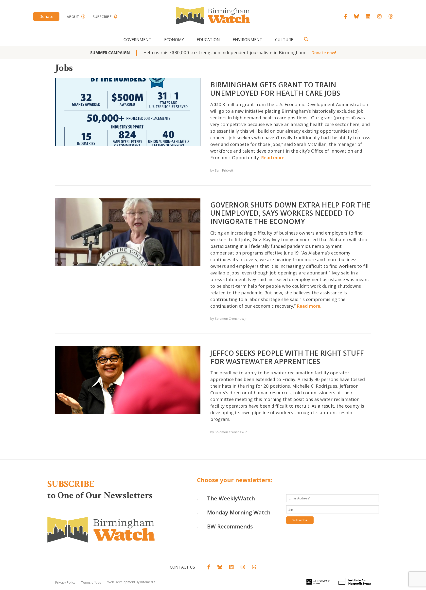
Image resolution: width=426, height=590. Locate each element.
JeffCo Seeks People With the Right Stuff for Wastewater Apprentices (287, 357)
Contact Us (182, 567)
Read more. (273, 157)
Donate (46, 16)
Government (137, 39)
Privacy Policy (65, 582)
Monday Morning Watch (238, 512)
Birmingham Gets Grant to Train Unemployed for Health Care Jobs (275, 89)
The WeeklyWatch (231, 498)
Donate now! (324, 52)
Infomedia (148, 582)
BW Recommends (230, 526)
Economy (174, 39)
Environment (247, 39)
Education (208, 39)
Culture (284, 39)
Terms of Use (91, 582)
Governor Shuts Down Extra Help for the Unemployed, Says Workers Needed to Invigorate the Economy (290, 213)
